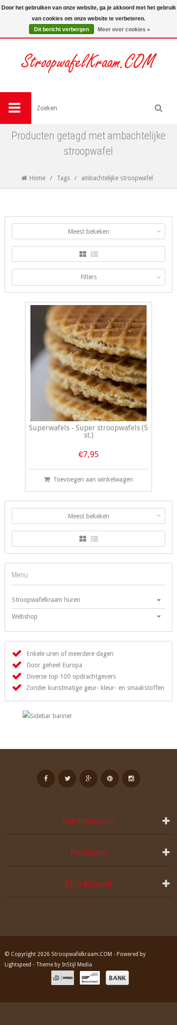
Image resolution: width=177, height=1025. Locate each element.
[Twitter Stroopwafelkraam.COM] (67, 778)
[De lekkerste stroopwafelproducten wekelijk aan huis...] (88, 65)
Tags (63, 178)
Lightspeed (18, 964)
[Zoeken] (159, 108)
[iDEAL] (62, 978)
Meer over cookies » (124, 29)
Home (36, 178)
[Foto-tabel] (82, 254)
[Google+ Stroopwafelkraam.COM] (88, 778)
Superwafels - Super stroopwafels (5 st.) (88, 431)
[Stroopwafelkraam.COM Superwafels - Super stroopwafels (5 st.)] (88, 363)
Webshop (25, 616)
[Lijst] (94, 254)
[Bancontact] (90, 978)
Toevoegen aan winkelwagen (93, 479)
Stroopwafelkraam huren (46, 599)
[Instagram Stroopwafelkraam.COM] (131, 778)
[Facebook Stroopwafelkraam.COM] (46, 778)
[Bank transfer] (117, 978)
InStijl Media (77, 964)
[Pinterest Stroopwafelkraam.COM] (110, 778)
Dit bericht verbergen (61, 29)
